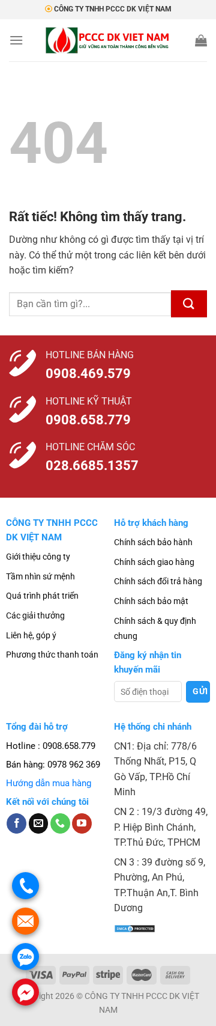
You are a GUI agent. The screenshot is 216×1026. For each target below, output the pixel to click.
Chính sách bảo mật (151, 601)
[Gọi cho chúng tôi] (60, 823)
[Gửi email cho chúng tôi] (39, 823)
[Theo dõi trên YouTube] (82, 823)
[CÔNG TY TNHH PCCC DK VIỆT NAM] (108, 40)
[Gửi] (189, 303)
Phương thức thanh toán (52, 654)
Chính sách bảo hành (153, 542)
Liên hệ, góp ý (31, 635)
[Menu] (16, 40)
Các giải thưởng (35, 615)
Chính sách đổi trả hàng (158, 581)
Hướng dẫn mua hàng (48, 783)
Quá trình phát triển (42, 595)
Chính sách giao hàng (154, 562)
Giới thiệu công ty (38, 556)
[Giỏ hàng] (201, 40)
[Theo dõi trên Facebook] (16, 823)
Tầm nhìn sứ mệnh (40, 576)
